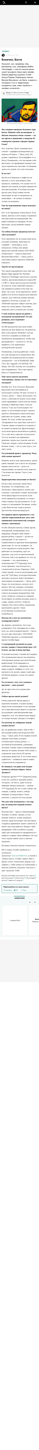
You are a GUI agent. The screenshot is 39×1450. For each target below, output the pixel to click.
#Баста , (33, 876)
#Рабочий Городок (15, 880)
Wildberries (22, 855)
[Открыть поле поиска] (26, 2)
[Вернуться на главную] (4, 2)
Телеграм (9, 890)
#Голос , (5, 880)
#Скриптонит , (21, 878)
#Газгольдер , (31, 878)
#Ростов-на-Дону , (9, 878)
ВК (17, 890)
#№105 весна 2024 (22, 876)
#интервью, (12, 876)
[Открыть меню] (35, 2)
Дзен (24, 890)
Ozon (13, 855)
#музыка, (5, 876)
